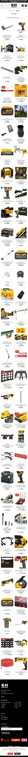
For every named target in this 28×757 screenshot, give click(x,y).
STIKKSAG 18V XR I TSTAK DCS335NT (7, 323)
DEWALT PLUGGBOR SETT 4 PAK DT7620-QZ (20, 99)
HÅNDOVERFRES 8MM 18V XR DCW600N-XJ (21, 445)
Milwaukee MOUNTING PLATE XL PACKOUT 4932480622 (7, 652)
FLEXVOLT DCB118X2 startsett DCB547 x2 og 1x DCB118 (21, 343)
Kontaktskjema (4, 717)
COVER (7, 282)
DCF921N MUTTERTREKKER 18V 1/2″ (7, 202)
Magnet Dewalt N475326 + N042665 (20, 303)
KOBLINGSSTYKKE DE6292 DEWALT (20, 406)
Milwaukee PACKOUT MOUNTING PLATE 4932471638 (7, 385)
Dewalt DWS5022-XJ (7, 78)
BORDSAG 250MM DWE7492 (21, 57)
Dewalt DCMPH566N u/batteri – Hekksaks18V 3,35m (7, 364)
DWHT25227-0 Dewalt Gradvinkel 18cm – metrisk (21, 242)
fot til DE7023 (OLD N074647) (21, 283)
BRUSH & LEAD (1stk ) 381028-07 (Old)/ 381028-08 (7, 37)
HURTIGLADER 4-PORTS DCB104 (7, 303)
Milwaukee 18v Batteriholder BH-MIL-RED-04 (21, 466)
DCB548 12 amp (7, 610)
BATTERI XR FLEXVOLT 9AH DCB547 (7, 120)
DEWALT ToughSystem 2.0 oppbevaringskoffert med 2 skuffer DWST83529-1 (7, 242)
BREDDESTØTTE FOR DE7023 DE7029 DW (7, 343)
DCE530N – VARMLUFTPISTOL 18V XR (21, 36)
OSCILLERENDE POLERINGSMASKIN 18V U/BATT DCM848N (21, 79)
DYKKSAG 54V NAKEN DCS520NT (7, 222)
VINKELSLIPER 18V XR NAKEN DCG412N (7, 406)
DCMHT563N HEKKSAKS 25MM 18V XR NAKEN (21, 632)
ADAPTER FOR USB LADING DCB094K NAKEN (20, 426)
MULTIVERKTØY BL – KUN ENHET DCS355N (7, 591)
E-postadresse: (4, 727)
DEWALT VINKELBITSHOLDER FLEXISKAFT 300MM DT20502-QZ (7, 529)
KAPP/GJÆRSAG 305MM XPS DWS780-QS (7, 507)
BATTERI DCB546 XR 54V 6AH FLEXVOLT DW (21, 263)
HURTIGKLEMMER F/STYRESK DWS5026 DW (7, 465)
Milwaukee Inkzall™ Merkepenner (7, 99)
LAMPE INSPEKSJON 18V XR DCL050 (20, 673)
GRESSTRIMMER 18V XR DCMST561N (21, 120)
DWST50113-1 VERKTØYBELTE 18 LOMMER (7, 445)
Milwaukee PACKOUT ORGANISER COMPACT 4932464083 (21, 508)
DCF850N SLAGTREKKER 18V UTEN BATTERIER (21, 486)
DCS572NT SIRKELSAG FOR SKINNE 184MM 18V (21, 528)
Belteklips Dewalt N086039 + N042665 (7, 140)
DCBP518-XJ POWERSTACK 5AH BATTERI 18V (7, 161)
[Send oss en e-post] (3, 696)
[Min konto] (23, 6)
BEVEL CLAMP (7, 631)
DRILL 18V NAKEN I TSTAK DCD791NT (21, 222)
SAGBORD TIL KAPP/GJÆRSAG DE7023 (21, 323)
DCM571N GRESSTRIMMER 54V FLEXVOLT (7, 263)
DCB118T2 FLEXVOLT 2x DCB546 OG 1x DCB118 (7, 426)
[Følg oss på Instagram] (1, 696)
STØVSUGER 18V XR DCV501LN (21, 652)
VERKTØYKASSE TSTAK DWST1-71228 (7, 571)
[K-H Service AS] (14, 6)
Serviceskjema (4, 719)
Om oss (3, 715)
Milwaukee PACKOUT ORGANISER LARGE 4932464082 (20, 611)
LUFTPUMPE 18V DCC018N (7, 181)
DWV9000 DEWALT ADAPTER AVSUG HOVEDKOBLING (21, 140)
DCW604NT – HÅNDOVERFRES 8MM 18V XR (7, 58)
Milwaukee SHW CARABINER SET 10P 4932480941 (21, 364)
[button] (2, 5)
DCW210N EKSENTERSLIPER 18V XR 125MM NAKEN (20, 550)
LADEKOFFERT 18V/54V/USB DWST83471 (20, 182)
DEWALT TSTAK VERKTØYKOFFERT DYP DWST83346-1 (7, 487)
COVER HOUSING (7, 672)
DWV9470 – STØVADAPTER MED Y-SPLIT (7, 551)
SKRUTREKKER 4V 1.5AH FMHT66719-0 (21, 202)
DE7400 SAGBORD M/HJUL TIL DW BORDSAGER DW (21, 161)
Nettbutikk (11, 11)
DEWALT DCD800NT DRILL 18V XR (20, 571)
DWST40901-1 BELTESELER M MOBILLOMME (20, 385)
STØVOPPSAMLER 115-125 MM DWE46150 (21, 591)
